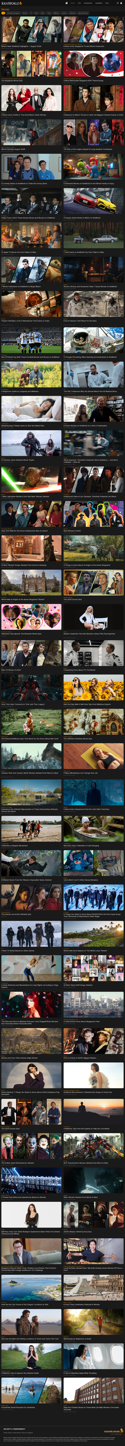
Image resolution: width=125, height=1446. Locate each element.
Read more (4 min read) (69, 117)
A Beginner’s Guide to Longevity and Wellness (20, 391)
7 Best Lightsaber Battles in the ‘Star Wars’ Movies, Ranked (25, 496)
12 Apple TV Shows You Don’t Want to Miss (18, 252)
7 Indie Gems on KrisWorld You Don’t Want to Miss (84, 252)
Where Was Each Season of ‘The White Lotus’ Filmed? (85, 951)
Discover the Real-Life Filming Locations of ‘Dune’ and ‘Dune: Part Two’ (30, 1339)
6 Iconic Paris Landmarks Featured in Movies (82, 1304)
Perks (107, 3)
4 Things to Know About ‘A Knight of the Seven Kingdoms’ (87, 565)
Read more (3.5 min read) (7, 393)
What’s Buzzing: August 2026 (13, 149)
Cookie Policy (16, 1433)
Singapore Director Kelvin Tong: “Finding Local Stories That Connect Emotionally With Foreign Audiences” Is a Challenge (28, 1269)
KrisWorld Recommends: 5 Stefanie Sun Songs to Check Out (88, 1092)
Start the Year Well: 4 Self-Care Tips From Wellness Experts (87, 704)
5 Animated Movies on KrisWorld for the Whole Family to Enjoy (89, 183)
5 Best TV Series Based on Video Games (17, 951)
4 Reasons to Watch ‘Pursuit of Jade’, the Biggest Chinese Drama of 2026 (93, 115)
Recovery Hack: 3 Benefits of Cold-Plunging (81, 846)
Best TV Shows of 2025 (11, 670)
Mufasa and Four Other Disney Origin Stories (19, 1058)
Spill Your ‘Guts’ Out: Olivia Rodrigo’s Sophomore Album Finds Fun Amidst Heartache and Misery (30, 1233)
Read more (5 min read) (7, 48)
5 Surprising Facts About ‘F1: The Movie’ (80, 670)
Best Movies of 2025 (72, 531)
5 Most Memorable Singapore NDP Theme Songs (83, 81)
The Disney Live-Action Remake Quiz (16, 914)
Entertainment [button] (88, 3)
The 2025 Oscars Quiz (10, 1129)
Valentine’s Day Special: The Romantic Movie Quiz (21, 634)
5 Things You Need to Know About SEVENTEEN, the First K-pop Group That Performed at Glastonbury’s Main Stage (92, 915)
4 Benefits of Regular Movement (14, 846)
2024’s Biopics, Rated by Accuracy (78, 1232)
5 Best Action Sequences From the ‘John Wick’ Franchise (86, 809)
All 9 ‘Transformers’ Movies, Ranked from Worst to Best (86, 1163)
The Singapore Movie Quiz (12, 81)
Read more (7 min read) (69, 428)
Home (66, 3)
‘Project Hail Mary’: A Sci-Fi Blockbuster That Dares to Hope (25, 321)
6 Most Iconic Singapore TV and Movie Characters (84, 46)
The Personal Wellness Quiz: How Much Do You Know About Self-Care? (30, 739)
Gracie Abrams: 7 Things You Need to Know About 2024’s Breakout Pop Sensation (30, 1093)
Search (117, 3)
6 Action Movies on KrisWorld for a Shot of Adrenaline (85, 426)
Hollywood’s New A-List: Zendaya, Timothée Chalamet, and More (90, 496)
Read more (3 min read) (69, 220)
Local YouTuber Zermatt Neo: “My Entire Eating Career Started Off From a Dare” (93, 1269)
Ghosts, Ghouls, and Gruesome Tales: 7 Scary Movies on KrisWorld (90, 286)
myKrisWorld (98, 3)
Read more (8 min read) (69, 498)
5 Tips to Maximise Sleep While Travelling (80, 1373)
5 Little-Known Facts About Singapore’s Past (82, 1021)
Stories (73, 3)
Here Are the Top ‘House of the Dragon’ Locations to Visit (24, 1304)
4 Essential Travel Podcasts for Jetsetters (18, 1407)
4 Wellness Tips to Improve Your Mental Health (20, 1373)
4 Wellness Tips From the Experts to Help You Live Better (86, 1129)
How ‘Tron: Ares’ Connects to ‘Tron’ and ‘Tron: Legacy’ (23, 704)
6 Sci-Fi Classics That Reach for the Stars (80, 321)
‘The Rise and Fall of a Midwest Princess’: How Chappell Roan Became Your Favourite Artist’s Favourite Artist (29, 1022)
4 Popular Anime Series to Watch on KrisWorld (82, 218)
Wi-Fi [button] (79, 3)
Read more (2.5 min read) (7, 1375)
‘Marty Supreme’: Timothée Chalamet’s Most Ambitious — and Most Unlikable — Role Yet (91, 461)
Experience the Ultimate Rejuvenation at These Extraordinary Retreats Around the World (29, 810)
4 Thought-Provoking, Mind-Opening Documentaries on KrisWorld (90, 357)
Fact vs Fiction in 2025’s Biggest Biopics (80, 1058)
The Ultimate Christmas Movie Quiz (78, 739)
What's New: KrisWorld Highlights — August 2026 (21, 46)
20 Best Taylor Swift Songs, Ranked (78, 985)
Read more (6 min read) (7, 117)
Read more (4, 82)
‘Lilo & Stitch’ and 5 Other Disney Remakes (81, 880)
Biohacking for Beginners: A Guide (77, 1339)
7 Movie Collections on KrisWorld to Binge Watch (21, 286)
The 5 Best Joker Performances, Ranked (17, 1163)
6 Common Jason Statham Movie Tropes (17, 460)
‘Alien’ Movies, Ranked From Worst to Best (81, 1197)
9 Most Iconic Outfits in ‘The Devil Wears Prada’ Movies (23, 115)
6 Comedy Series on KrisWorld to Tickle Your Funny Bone (24, 183)
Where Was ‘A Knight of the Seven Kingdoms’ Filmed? (22, 599)
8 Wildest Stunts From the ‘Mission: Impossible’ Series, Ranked (26, 880)
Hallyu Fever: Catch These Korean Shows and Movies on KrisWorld (28, 218)
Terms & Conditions (27, 1433)
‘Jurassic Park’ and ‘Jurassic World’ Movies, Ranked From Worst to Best (30, 773)
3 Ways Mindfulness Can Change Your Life (81, 773)
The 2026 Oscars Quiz (73, 599)
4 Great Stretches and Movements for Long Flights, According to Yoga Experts (29, 986)
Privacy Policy (7, 1433)
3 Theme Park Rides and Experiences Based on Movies (23, 1197)
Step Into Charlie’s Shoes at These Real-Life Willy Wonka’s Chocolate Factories (91, 1408)
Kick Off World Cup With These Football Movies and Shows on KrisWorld (30, 357)
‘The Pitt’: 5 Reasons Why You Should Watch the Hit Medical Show (90, 391)
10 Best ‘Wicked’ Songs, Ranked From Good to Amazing (23, 565)
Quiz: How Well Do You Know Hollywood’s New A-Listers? (24, 531)
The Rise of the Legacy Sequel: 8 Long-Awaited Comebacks (88, 149)
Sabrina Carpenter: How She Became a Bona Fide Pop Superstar (89, 634)
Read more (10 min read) (7, 254)
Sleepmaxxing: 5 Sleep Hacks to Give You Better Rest (22, 426)
